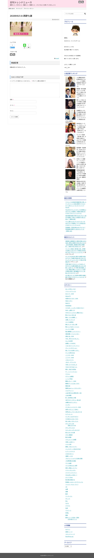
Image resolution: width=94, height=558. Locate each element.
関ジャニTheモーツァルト (72, 327)
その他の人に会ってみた (71, 419)
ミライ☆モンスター (70, 470)
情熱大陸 (67, 386)
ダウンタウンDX (69, 423)
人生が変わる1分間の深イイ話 (73, 393)
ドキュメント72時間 (70, 439)
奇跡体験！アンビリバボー (72, 334)
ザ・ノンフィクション (71, 372)
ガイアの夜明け (69, 322)
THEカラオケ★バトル (71, 367)
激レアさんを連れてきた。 (72, 350)
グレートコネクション (71, 348)
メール (12, 105)
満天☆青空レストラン (71, 468)
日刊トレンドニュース (21, 2)
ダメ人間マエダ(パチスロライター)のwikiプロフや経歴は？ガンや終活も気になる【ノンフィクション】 (75, 223)
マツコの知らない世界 (71, 465)
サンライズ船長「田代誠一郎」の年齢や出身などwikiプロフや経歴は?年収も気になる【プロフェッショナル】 (75, 250)
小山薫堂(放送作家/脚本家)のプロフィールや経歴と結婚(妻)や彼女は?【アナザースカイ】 (81, 82)
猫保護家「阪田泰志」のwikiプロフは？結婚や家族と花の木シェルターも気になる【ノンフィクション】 (81, 152)
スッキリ (67, 405)
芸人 (66, 501)
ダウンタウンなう (70, 428)
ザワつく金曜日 (69, 376)
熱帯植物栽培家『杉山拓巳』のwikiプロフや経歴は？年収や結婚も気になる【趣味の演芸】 (81, 174)
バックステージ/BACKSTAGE (73, 449)
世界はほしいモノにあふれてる (73, 412)
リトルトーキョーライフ (71, 484)
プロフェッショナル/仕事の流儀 (73, 458)
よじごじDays (69, 477)
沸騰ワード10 (69, 456)
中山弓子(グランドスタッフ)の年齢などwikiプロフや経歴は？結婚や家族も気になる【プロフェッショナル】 (75, 211)
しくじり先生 (68, 379)
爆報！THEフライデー (71, 447)
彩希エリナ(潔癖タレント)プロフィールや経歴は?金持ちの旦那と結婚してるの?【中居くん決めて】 (81, 163)
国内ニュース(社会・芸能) (72, 517)
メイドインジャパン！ (71, 472)
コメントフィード (70, 534)
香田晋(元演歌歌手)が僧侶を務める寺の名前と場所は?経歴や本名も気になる (75, 242)
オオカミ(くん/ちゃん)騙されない (74, 313)
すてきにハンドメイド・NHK (73, 407)
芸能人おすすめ (72, 425)
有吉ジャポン (68, 301)
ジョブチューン (69, 390)
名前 (12, 99)
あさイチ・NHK (69, 294)
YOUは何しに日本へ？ (71, 475)
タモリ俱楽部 (68, 435)
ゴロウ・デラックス (70, 362)
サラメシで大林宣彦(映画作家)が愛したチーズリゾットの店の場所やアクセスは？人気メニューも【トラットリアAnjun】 (75, 204)
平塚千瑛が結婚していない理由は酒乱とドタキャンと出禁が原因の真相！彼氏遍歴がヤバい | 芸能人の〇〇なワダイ (75, 270)
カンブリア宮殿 (69, 329)
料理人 (67, 513)
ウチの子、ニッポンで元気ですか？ (74, 308)
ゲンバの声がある (70, 353)
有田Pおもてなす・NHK (71, 298)
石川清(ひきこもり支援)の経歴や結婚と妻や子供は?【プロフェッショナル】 (75, 276)
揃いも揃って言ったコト (71, 421)
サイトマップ (19, 8)
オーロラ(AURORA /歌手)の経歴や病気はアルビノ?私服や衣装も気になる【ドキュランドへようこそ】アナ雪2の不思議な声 (75, 259)
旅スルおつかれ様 (70, 432)
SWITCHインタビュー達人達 (73, 400)
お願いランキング (70, 320)
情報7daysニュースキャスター (73, 388)
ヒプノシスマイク (70, 451)
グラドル (67, 506)
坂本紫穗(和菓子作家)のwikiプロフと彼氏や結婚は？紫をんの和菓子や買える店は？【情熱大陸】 (75, 217)
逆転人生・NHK (69, 336)
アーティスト (68, 496)
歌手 (66, 494)
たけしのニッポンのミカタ (72, 430)
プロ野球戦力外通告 (70, 461)
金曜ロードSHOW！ (70, 343)
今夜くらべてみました (71, 364)
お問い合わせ (12, 8)
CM (66, 487)
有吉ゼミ (67, 303)
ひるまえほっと (69, 454)
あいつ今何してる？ (70, 289)
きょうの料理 (68, 341)
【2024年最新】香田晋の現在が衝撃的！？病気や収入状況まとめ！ (75, 245)
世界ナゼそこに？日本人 (71, 409)
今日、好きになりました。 (72, 338)
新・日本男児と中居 (70, 398)
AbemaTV (68, 296)
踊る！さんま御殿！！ (71, 317)
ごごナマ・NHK (69, 357)
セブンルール (68, 414)
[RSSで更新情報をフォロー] (82, 2)
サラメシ (67, 374)
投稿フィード (68, 532)
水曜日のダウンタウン (71, 402)
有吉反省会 (68, 305)
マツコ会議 (68, 463)
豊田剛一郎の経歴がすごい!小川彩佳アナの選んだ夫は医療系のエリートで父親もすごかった (81, 93)
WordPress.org (69, 536)
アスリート (68, 510)
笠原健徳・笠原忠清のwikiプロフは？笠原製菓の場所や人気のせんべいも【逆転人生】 (75, 229)
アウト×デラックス (70, 291)
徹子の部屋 (68, 437)
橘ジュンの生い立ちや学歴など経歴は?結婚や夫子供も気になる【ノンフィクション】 (81, 103)
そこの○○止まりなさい (71, 416)
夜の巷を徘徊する (70, 480)
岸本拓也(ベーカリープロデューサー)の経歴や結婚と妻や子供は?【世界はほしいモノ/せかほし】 (81, 128)
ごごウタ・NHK (69, 355)
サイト (11, 111)
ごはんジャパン (69, 360)
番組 (66, 515)
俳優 (66, 491)
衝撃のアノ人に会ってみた (72, 383)
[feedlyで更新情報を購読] (80, 2)
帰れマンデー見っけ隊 (71, 324)
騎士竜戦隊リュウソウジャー (73, 331)
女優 (66, 489)
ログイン (67, 529)
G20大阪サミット (72, 519)
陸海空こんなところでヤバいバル (74, 482)
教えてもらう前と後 (70, 315)
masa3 (57, 58)
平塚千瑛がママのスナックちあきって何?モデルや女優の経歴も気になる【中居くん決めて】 (75, 266)
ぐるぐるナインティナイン (72, 346)
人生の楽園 (68, 395)
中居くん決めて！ (70, 442)
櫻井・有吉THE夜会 (70, 369)
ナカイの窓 (68, 444)
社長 (66, 508)
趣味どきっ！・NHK (70, 381)
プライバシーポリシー (29, 8)
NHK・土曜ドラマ (70, 310)
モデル (67, 503)
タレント (67, 498)
